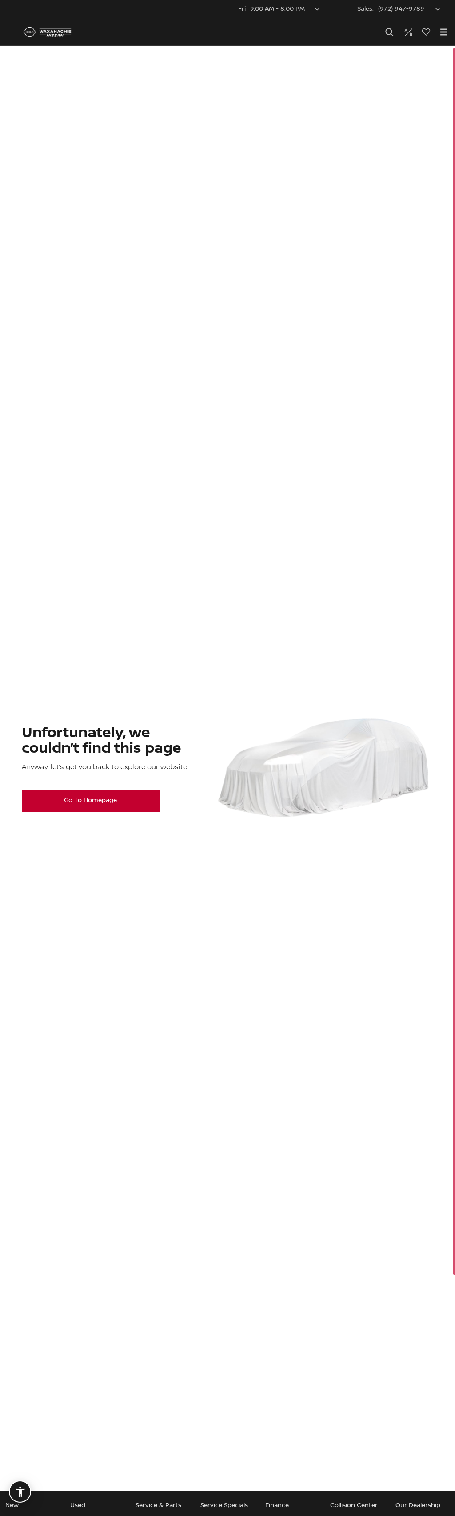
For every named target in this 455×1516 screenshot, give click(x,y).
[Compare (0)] (408, 32)
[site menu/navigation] (443, 32)
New (12, 1505)
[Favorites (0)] (426, 32)
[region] (227, 781)
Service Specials (224, 1505)
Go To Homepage (90, 800)
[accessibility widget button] (20, 1491)
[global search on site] (389, 32)
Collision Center (354, 1505)
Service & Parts (158, 1505)
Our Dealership (417, 1505)
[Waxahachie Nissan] (47, 31)
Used (77, 1505)
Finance (277, 1505)
